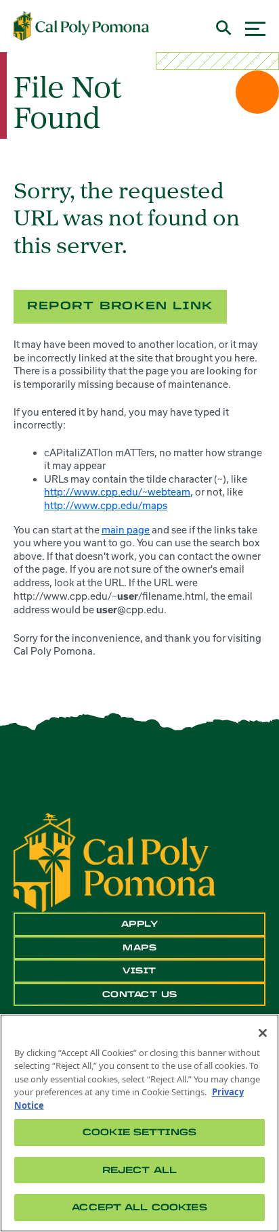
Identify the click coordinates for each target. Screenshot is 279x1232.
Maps (139, 947)
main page (126, 529)
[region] (139, 1123)
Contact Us (139, 994)
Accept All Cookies (139, 1207)
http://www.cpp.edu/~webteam (117, 492)
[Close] (263, 1033)
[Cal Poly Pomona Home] (81, 26)
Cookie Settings (139, 1132)
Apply (139, 924)
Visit (139, 970)
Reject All (139, 1170)
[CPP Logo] (114, 861)
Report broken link (120, 305)
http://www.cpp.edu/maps (105, 505)
